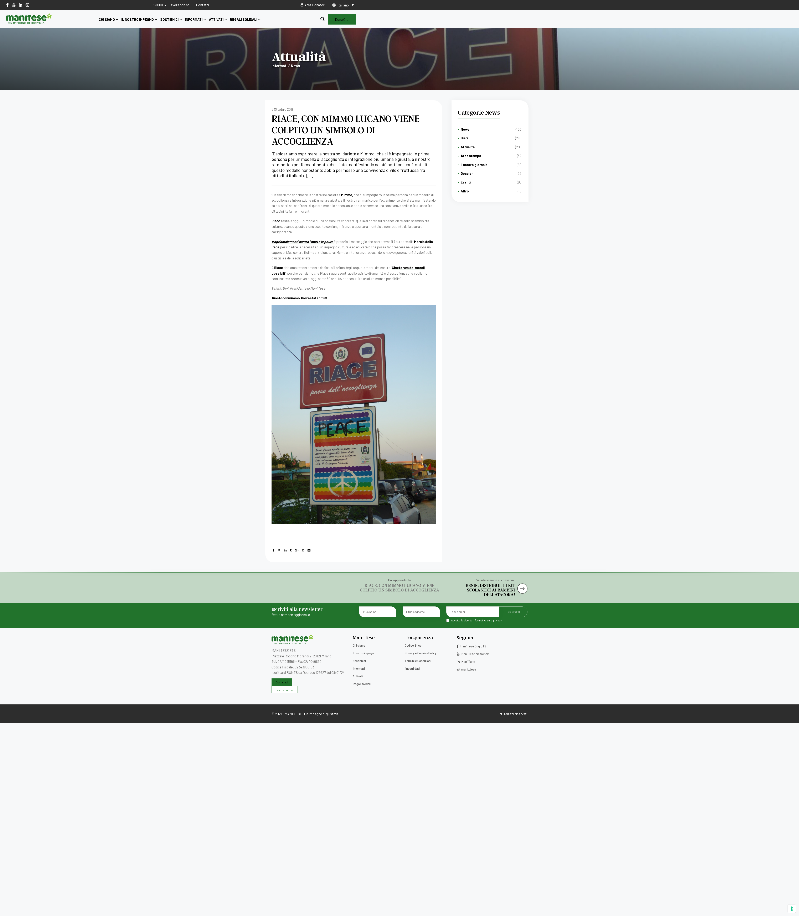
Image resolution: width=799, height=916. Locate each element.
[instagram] (27, 4)
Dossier (467, 173)
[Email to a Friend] (309, 550)
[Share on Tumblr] (291, 550)
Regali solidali (243, 19)
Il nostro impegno (137, 19)
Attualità (468, 147)
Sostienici (169, 19)
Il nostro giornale (474, 164)
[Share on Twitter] (279, 550)
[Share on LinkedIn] (285, 550)
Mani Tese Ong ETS (473, 646)
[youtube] (13, 4)
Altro (465, 191)
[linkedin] (20, 4)
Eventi (466, 182)
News (465, 129)
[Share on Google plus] (297, 550)
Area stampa (471, 156)
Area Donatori (314, 5)
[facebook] (7, 4)
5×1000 (158, 5)
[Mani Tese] (29, 22)
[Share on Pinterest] (303, 550)
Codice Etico (413, 645)
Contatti (202, 5)
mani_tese (468, 669)
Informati (193, 19)
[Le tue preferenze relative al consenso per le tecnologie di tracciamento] (792, 909)
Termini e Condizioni (418, 661)
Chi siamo (107, 19)
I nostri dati (412, 668)
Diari (464, 138)
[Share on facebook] (273, 550)
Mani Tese (468, 661)
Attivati (216, 19)
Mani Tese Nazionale (475, 654)
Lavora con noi (179, 5)
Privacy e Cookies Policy (420, 653)
